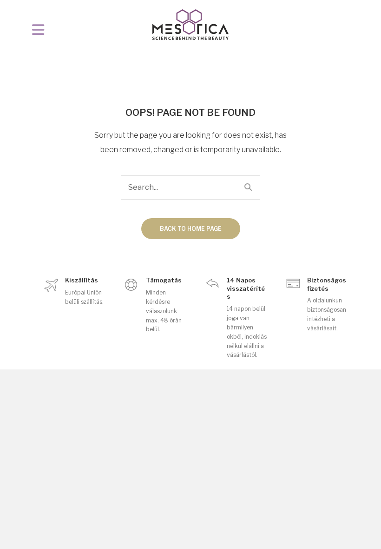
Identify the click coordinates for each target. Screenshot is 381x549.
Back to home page (191, 228)
